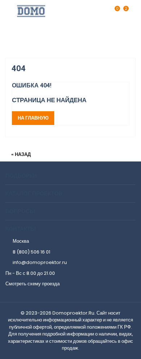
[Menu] (132, 10)
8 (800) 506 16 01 (31, 251)
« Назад (21, 154)
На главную (33, 117)
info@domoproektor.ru (40, 262)
